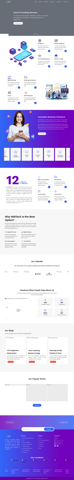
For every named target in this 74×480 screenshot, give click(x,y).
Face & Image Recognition (44, 440)
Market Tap (41, 446)
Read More (42, 133)
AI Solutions (25, 452)
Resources (59, 1)
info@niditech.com (59, 442)
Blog (40, 448)
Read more (10, 361)
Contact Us (66, 1)
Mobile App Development (27, 448)
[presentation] (6, 318)
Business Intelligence (27, 442)
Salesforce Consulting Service (28, 438)
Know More (37, 405)
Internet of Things (26, 446)
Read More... (20, 202)
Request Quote (64, 422)
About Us (40, 1)
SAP (23, 440)
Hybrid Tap (41, 444)
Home (36, 1)
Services (46, 1)
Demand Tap (41, 442)
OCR (40, 438)
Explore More (49, 21)
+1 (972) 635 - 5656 (59, 440)
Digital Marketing (26, 450)
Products (52, 1)
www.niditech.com (59, 443)
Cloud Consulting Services (27, 444)
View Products (10, 422)
